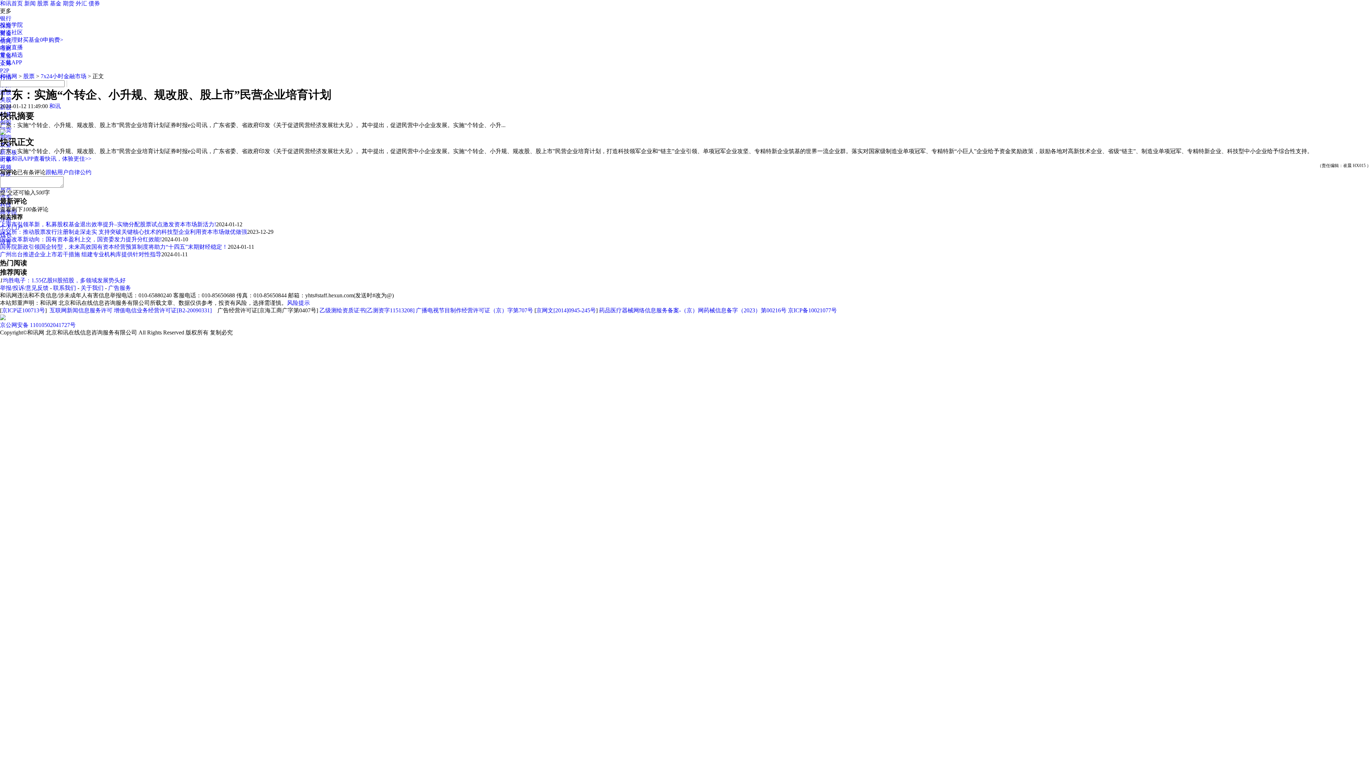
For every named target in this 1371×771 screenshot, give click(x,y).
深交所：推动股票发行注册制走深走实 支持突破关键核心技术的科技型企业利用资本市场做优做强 (123, 232)
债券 (94, 3)
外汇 (81, 3)
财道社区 (11, 32)
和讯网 (8, 76)
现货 (5, 130)
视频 (5, 167)
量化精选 (11, 55)
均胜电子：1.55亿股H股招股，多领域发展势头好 (64, 280)
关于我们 (92, 288)
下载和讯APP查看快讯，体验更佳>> (45, 159)
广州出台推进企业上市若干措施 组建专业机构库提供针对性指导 (80, 254)
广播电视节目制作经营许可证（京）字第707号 (474, 310)
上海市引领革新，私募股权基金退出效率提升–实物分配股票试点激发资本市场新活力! (108, 224)
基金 (55, 3)
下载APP (11, 62)
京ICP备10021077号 (812, 310)
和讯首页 (11, 3)
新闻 (30, 3)
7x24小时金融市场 (63, 76)
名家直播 (11, 47)
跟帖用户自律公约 (68, 172)
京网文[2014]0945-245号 (566, 310)
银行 (5, 18)
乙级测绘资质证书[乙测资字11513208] (367, 310)
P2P (4, 70)
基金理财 (11, 40)
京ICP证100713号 (23, 310)
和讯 (55, 106)
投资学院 (11, 25)
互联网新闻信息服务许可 (81, 310)
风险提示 (298, 303)
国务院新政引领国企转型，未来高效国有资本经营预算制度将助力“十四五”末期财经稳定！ (114, 247)
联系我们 (64, 288)
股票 (43, 3)
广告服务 (119, 288)
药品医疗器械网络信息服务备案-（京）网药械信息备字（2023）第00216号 (693, 310)
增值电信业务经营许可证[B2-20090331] (163, 310)
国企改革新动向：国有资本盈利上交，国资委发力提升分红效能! (81, 239)
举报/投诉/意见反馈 (24, 288)
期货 (68, 3)
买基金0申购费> (43, 40)
